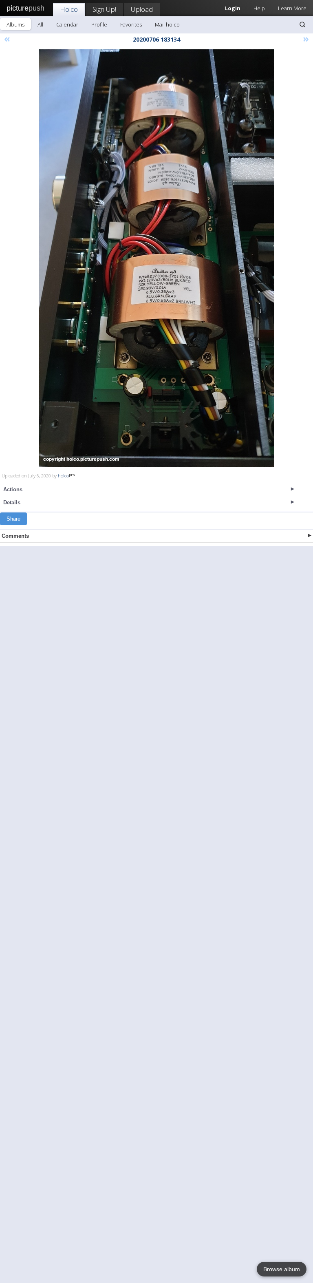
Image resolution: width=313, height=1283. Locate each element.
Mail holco (167, 24)
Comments (15, 536)
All (40, 24)
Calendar (67, 24)
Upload (142, 9)
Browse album (281, 1269)
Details (11, 502)
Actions (12, 489)
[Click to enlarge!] (156, 258)
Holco (69, 9)
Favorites (131, 24)
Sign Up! (104, 9)
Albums (15, 24)
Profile (99, 24)
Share (13, 519)
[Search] (302, 24)
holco (63, 476)
